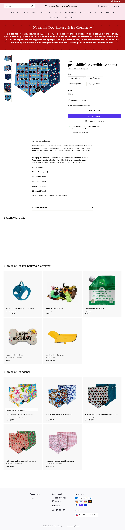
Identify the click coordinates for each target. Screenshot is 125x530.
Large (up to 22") (94, 84)
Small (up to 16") (94, 78)
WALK (14, 12)
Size (69, 74)
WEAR (56, 12)
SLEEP (97, 12)
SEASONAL (54, 17)
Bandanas (24, 371)
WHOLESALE (70, 17)
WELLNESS (84, 12)
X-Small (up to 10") (76, 78)
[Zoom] (37, 79)
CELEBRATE (70, 12)
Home (70, 61)
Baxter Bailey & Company (78, 69)
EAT (34, 12)
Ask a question (39, 207)
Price (70, 90)
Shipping (71, 105)
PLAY (24, 12)
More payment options (94, 121)
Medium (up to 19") (76, 84)
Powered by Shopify (73, 526)
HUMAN (109, 12)
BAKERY (45, 12)
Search (32, 498)
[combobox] (19, 6)
